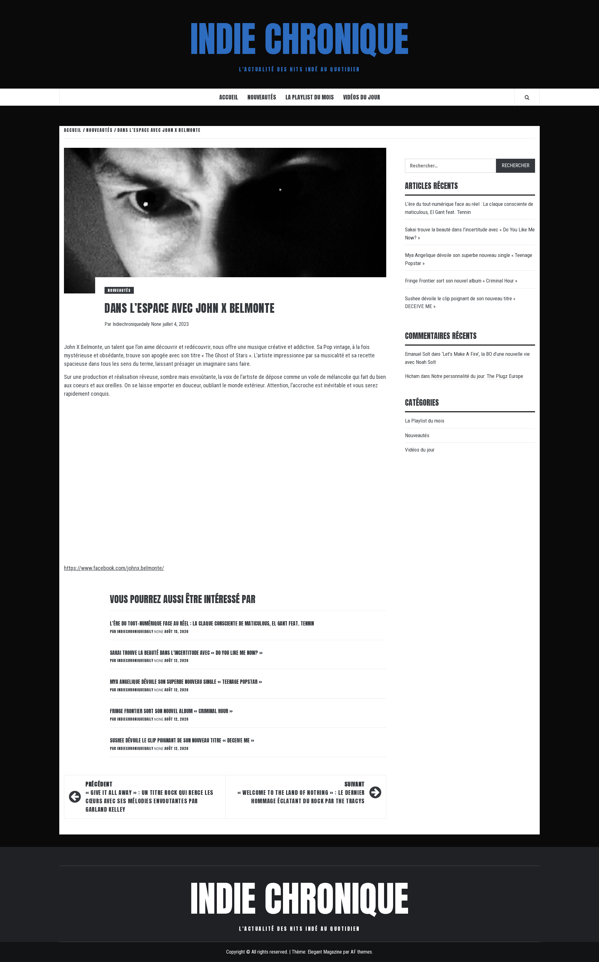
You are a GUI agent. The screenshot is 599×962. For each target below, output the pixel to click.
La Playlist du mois (309, 97)
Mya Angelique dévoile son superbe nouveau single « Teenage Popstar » (186, 681)
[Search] (527, 97)
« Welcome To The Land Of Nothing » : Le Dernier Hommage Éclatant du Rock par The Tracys (301, 792)
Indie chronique (299, 39)
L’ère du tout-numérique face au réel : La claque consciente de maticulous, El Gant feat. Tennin (212, 623)
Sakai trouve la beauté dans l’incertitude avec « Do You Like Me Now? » (186, 652)
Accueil (228, 97)
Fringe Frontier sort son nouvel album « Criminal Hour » (171, 711)
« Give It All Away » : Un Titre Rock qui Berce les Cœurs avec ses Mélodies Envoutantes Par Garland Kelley (149, 797)
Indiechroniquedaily (132, 324)
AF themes (361, 952)
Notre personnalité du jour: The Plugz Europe (477, 376)
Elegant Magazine (325, 952)
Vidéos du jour (361, 97)
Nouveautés (261, 97)
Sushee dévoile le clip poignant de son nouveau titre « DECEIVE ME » (182, 740)
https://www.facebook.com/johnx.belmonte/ (114, 568)
